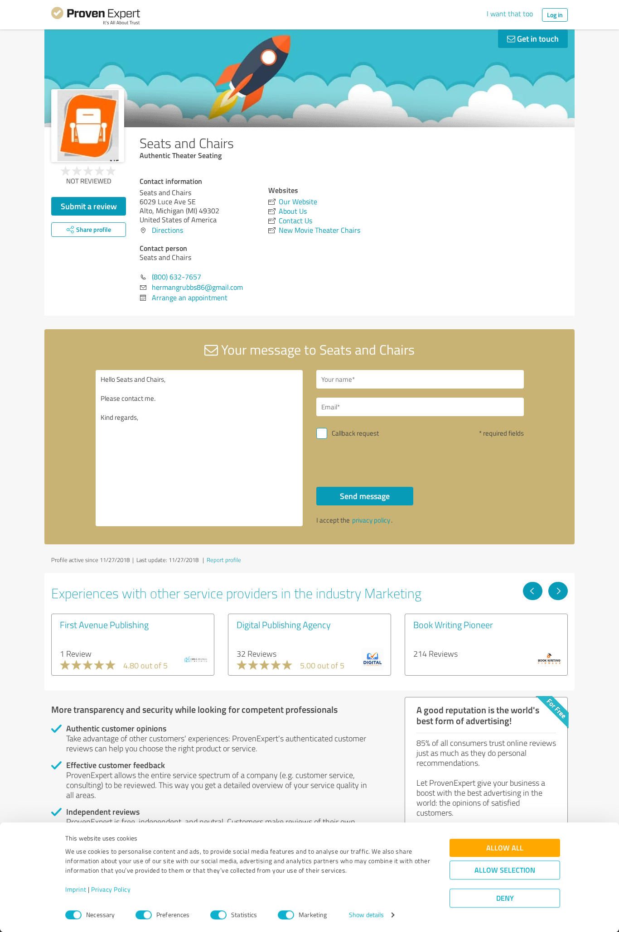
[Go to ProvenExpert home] (95, 17)
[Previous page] (532, 591)
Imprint (76, 889)
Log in (555, 14)
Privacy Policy (111, 889)
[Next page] (558, 591)
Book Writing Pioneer (453, 624)
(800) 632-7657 (176, 277)
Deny (505, 898)
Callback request (355, 433)
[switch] (143, 914)
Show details (366, 915)
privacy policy (371, 520)
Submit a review (89, 206)
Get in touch (537, 38)
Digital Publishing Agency (284, 624)
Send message (365, 496)
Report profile (224, 560)
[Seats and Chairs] (87, 125)
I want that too (510, 14)
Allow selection (504, 870)
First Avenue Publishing (104, 624)
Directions (167, 230)
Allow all (504, 848)
